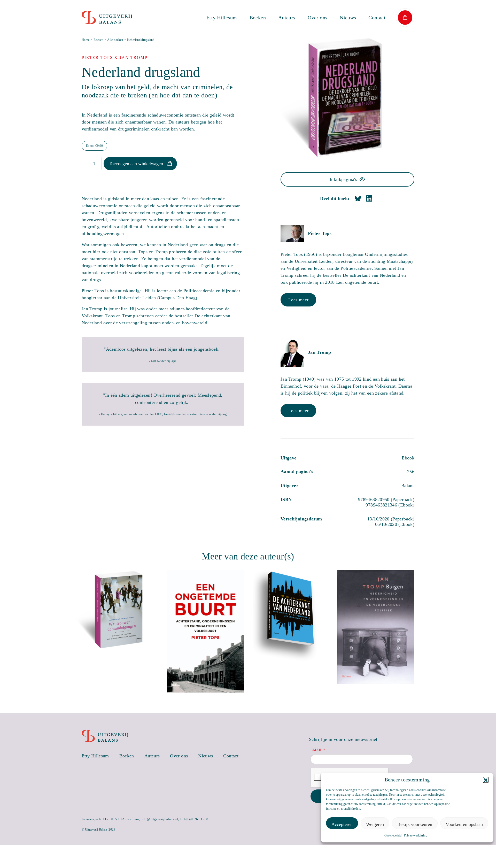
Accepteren (342, 824)
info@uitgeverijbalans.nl (159, 819)
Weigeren (375, 824)
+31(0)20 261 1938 (194, 819)
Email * (318, 750)
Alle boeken (115, 40)
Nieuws (348, 17)
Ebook (94, 146)
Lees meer (298, 299)
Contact (376, 17)
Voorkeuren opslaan (464, 824)
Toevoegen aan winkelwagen (136, 163)
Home (85, 40)
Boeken (258, 17)
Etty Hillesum (221, 17)
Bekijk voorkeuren (414, 824)
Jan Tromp (319, 352)
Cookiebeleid (392, 835)
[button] (485, 779)
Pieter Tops (319, 233)
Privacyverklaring (415, 835)
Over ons (317, 17)
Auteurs (287, 17)
